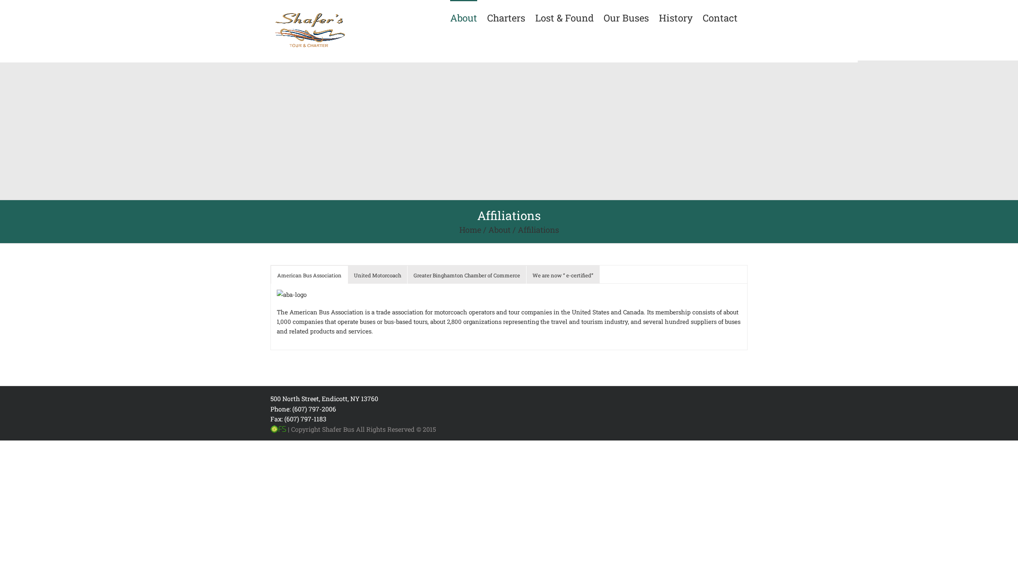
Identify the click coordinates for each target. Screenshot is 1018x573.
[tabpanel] (509, 317)
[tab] (309, 275)
